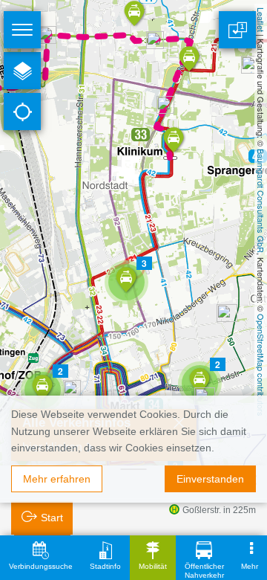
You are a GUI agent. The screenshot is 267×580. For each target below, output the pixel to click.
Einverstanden (210, 479)
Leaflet (261, 19)
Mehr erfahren (56, 479)
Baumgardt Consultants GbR (261, 201)
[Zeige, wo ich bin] (22, 111)
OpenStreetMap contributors (261, 365)
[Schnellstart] (22, 70)
